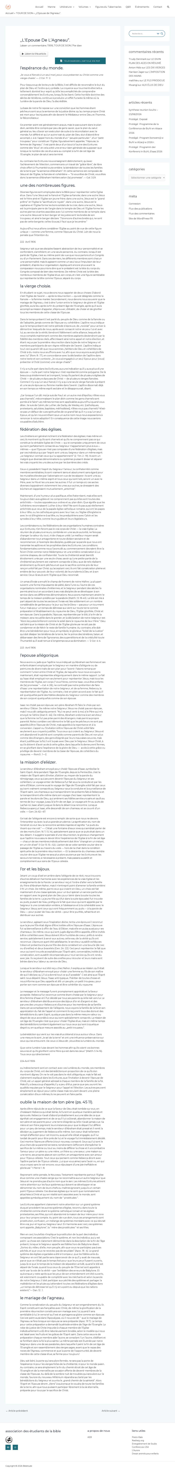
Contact (157, 7)
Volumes (83, 7)
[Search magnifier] (162, 33)
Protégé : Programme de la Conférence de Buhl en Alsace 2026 (145, 128)
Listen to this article (35, 53)
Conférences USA (140, 1447)
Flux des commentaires (141, 213)
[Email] (8, 1447)
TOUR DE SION (62, 45)
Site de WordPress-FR (141, 218)
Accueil (39, 7)
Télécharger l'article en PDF (81, 61)
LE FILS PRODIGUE (154, 80)
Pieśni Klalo (137, 1437)
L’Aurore (136, 1450)
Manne (51, 7)
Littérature (66, 7)
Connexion (135, 203)
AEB (90, 1437)
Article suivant (111, 1411)
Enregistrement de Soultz (144, 1444)
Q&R (128, 7)
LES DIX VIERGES (155, 67)
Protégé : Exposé (138, 119)
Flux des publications (140, 208)
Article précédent (17, 1411)
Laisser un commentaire (33, 45)
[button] (73, 7)
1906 (50, 45)
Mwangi (133, 85)
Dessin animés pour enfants (145, 1453)
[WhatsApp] (15, 1447)
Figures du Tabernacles (108, 7)
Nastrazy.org (138, 1440)
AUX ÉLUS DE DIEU (152, 85)
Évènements (142, 7)
